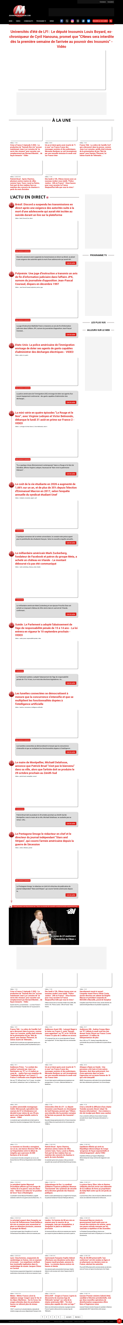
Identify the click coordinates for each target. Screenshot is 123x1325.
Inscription (111, 2)
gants (26, 355)
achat (34, 567)
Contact (111, 1321)
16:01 (11, 205)
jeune (24, 638)
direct (31, 218)
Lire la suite (71, 263)
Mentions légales (58, 1321)
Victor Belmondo (38, 426)
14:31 (11, 413)
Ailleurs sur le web (98, 330)
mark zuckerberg (24, 567)
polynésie (33, 287)
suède (21, 638)
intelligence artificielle (37, 707)
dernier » (78, 1317)
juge (42, 287)
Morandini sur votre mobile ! (100, 21)
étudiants (22, 498)
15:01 (11, 346)
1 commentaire (19, 531)
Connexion (103, 2)
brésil (21, 218)
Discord (25, 218)
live (28, 218)
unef (35, 498)
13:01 (11, 625)
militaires (25, 847)
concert (35, 776)
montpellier (29, 776)
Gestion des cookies (79, 1321)
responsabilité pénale (32, 638)
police (21, 355)
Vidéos (18, 21)
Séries (52, 21)
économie (27, 498)
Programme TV (41, 21)
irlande (38, 567)
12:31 (11, 694)
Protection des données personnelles (95, 1321)
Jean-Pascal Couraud (25, 287)
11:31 (11, 835)
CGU (106, 1321)
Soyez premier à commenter (23, 251)
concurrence (27, 707)
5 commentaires (20, 809)
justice (38, 287)
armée (21, 847)
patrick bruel (23, 776)
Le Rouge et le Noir (24, 426)
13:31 (11, 554)
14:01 (11, 485)
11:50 (11, 763)
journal (30, 847)
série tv (45, 426)
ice (24, 355)
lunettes (22, 707)
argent (32, 498)
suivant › (69, 1317)
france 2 (32, 426)
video (39, 638)
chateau (31, 567)
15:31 (11, 274)
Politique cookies (68, 1321)
